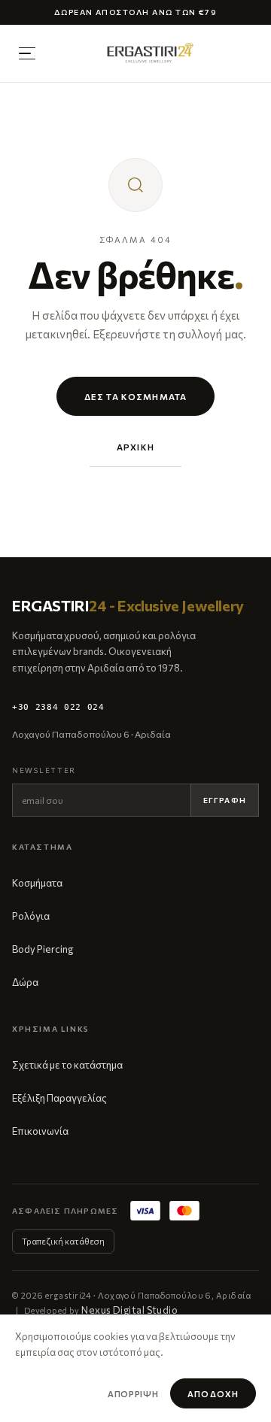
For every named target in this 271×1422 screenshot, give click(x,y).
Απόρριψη (133, 1394)
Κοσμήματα (37, 883)
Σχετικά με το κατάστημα (67, 1065)
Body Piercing (42, 949)
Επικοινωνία (40, 1131)
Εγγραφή (224, 800)
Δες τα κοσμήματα (135, 396)
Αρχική (135, 446)
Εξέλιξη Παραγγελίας (59, 1098)
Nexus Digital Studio (129, 1310)
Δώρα (25, 982)
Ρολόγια (31, 916)
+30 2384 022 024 (58, 707)
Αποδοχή (213, 1394)
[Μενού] (27, 53)
